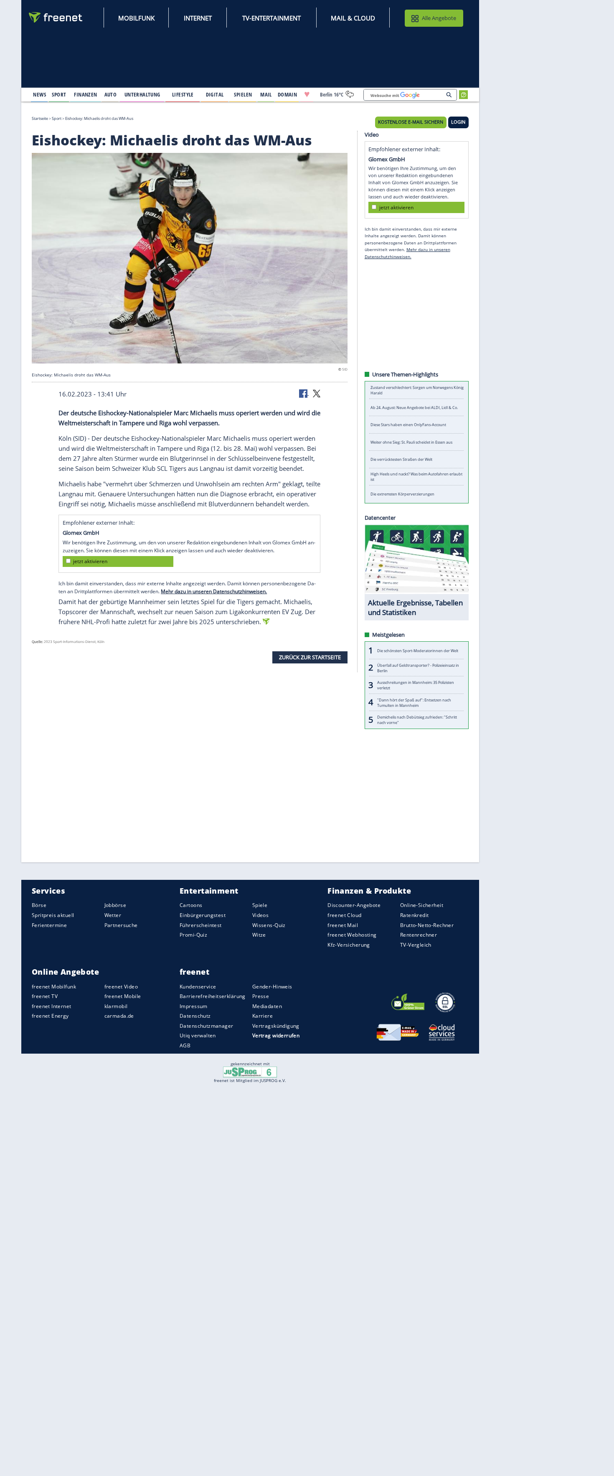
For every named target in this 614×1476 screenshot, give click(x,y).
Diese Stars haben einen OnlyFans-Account (408, 424)
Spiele (260, 905)
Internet (198, 18)
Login (458, 122)
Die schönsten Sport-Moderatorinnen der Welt (417, 650)
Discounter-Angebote (354, 905)
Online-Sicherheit (421, 905)
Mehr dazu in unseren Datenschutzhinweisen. (214, 591)
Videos (260, 915)
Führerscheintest (201, 925)
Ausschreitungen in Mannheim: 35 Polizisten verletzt (415, 685)
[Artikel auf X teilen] (316, 393)
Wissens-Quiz (269, 925)
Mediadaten (267, 1006)
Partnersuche (121, 925)
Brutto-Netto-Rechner (427, 925)
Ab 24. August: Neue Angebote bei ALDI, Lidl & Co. (414, 407)
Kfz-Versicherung (348, 944)
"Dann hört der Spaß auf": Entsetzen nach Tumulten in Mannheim (414, 702)
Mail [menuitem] (266, 94)
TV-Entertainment (271, 18)
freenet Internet (51, 1006)
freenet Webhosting (351, 935)
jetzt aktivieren (90, 561)
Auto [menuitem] (110, 94)
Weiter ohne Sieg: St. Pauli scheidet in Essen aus (411, 442)
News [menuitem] (39, 94)
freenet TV (45, 996)
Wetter (113, 915)
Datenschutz (195, 1016)
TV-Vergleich (415, 944)
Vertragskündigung (275, 1026)
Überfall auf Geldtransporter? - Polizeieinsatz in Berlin (418, 667)
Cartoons (191, 905)
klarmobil (116, 1006)
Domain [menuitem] (287, 94)
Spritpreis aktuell (53, 915)
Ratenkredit (414, 915)
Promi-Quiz (193, 935)
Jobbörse (115, 905)
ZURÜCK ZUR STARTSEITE (310, 657)
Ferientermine (49, 925)
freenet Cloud (344, 915)
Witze (259, 935)
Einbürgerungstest (203, 915)
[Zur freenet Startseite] (56, 17)
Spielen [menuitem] (243, 94)
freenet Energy (50, 1016)
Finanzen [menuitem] (85, 94)
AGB (185, 1045)
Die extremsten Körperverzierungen (402, 494)
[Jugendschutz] (250, 1072)
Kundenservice (198, 986)
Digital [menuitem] (215, 94)
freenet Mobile (122, 996)
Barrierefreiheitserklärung (213, 996)
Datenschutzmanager (206, 1026)
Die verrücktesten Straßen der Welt (401, 459)
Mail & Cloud (353, 18)
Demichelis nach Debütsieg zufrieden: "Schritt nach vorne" (417, 719)
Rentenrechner (418, 935)
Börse (39, 905)
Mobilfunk (136, 18)
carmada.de (119, 1016)
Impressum (194, 1006)
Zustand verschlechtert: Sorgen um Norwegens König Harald (417, 390)
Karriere (262, 1016)
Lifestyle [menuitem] (183, 94)
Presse (260, 996)
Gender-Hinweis (272, 986)
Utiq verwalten (198, 1035)
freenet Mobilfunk (54, 986)
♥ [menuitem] (307, 94)
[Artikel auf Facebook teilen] (304, 393)
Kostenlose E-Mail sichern (410, 122)
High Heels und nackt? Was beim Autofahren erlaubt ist (416, 476)
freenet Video (121, 986)
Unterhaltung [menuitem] (142, 94)
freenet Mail (342, 925)
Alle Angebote (439, 18)
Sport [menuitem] (59, 94)
